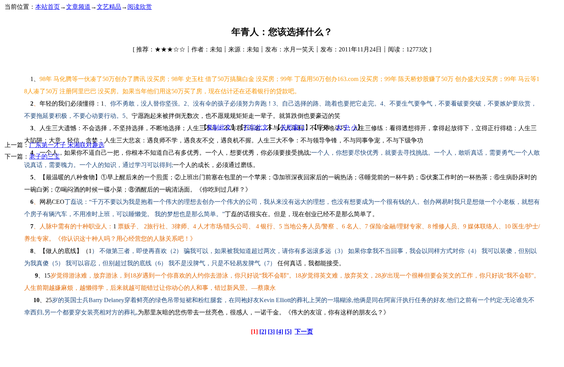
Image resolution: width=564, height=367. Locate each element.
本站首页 (47, 6)
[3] (271, 331)
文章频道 (78, 6)
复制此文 (219, 127)
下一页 (304, 331)
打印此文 (256, 127)
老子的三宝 (44, 156)
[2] (262, 331)
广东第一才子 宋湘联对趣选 (66, 145)
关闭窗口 (292, 127)
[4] (279, 331)
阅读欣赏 (139, 6)
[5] (288, 331)
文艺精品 (109, 6)
